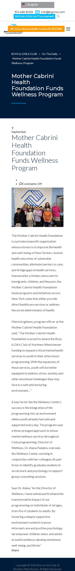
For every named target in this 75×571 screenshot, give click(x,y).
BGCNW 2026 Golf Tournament (34, 16)
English (32, 4)
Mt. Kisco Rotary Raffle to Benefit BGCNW (36, 28)
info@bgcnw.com (53, 12)
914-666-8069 (24, 12)
